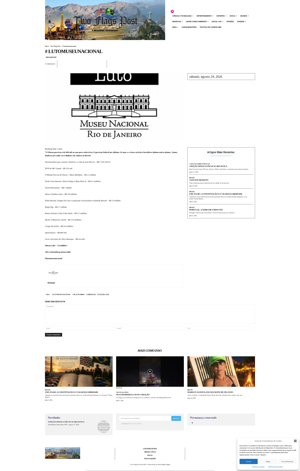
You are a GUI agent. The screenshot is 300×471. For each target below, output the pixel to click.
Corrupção (91, 294)
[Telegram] (97, 66)
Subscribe (176, 418)
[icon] (172, 12)
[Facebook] (81, 66)
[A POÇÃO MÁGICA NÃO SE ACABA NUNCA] (103, 426)
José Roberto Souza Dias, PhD (57, 424)
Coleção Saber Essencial (199, 164)
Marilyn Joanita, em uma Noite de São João (210, 392)
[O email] (92, 66)
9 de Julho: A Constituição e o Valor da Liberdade (215, 194)
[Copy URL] (102, 66)
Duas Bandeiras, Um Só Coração (133, 395)
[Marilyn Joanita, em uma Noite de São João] (221, 371)
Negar (268, 461)
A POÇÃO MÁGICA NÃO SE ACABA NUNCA (208, 166)
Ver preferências (287, 461)
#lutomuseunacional (61, 294)
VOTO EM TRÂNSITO (198, 180)
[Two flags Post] (105, 20)
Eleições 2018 (103, 294)
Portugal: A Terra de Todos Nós (206, 210)
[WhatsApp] (86, 66)
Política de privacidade (275, 466)
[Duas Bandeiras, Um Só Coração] (150, 371)
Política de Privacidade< (135, 423)
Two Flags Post (55, 46)
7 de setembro (78, 294)
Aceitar (248, 461)
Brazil (192, 178)
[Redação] (53, 272)
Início (47, 46)
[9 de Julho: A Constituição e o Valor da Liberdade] (79, 371)
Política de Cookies (258, 466)
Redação (51, 64)
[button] (295, 441)
